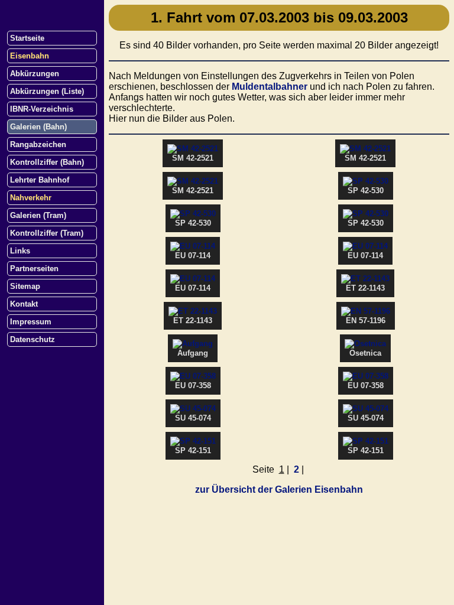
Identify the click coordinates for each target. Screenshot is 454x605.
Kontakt (24, 304)
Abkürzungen (34, 73)
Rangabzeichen (38, 144)
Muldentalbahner (269, 87)
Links (20, 250)
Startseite (27, 38)
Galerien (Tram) (38, 215)
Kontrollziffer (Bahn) (47, 162)
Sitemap (25, 286)
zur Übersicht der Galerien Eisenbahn (279, 489)
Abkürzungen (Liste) (47, 91)
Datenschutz (32, 339)
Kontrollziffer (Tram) (46, 233)
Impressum (30, 321)
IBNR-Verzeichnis (41, 109)
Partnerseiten (34, 268)
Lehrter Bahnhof (39, 179)
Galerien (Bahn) (38, 126)
